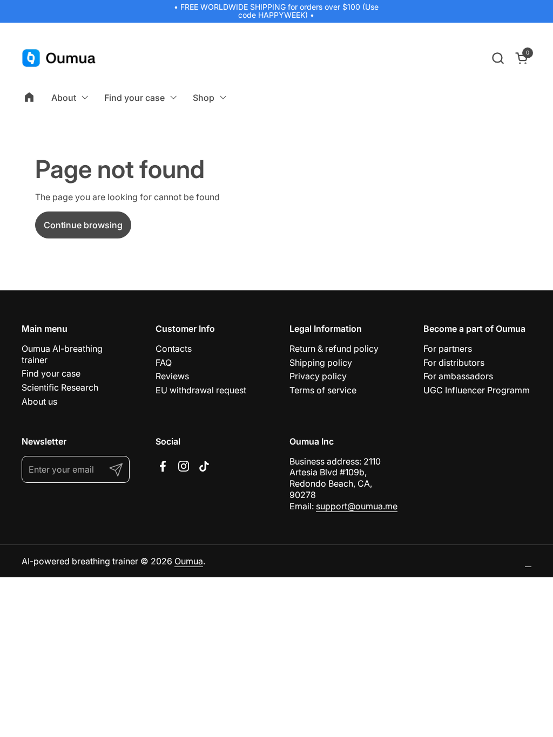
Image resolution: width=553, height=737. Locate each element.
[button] (497, 58)
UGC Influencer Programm (476, 390)
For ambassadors (458, 376)
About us (39, 401)
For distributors (453, 362)
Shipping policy (320, 362)
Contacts (174, 348)
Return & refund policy (334, 348)
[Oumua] (59, 58)
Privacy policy (318, 376)
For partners (447, 348)
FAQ (164, 362)
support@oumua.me (356, 506)
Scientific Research (60, 387)
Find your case (51, 373)
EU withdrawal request (201, 390)
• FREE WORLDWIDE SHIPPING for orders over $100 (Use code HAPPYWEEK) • (276, 11)
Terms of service (322, 390)
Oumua (188, 561)
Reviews (172, 376)
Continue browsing (83, 225)
